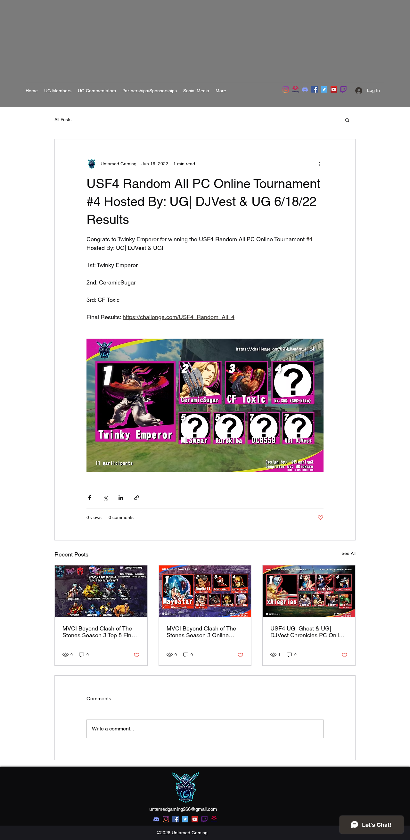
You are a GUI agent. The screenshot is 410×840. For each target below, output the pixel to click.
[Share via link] (137, 498)
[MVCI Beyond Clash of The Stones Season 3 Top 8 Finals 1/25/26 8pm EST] (101, 591)
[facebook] (175, 819)
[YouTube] (334, 89)
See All (348, 553)
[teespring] (295, 89)
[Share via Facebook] (89, 498)
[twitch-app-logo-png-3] (343, 89)
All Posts (62, 119)
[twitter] (185, 819)
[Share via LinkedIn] (121, 498)
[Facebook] (314, 89)
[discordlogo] (305, 89)
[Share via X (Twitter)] (105, 498)
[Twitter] (324, 89)
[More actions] (320, 164)
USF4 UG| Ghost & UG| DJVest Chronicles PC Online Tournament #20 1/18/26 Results (307, 631)
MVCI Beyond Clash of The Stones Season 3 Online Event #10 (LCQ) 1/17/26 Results (201, 631)
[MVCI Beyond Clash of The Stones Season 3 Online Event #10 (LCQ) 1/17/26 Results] (205, 591)
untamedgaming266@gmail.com (183, 809)
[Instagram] (286, 89)
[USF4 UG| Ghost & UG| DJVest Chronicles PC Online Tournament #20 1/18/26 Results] (309, 591)
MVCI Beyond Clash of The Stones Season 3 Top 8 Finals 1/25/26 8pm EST (100, 631)
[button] (347, 119)
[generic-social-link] (204, 819)
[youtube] (195, 819)
